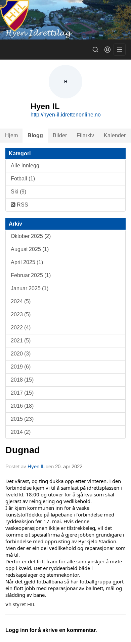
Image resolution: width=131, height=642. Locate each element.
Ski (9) (18, 191)
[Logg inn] (107, 50)
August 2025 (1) (30, 249)
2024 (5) (21, 301)
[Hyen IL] (65, 19)
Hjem (11, 135)
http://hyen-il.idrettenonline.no (66, 114)
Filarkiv (85, 135)
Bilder (60, 135)
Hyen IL (37, 466)
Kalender (115, 135)
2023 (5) (21, 314)
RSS (21, 205)
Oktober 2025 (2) (31, 236)
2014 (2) (21, 432)
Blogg (35, 135)
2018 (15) (22, 380)
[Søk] (95, 50)
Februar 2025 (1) (31, 275)
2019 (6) (21, 367)
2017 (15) (22, 393)
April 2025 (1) (27, 262)
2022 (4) (21, 327)
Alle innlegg (25, 165)
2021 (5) (21, 340)
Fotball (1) (23, 178)
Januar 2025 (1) (29, 288)
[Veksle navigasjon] (120, 50)
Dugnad (22, 450)
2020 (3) (21, 353)
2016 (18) (22, 406)
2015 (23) (22, 419)
